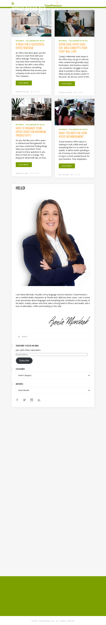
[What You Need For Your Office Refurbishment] (74, 112)
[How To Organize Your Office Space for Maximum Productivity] (31, 109)
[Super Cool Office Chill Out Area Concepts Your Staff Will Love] (74, 23)
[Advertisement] (59, 595)
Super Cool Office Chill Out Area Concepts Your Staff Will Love (73, 47)
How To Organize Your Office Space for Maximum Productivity (31, 131)
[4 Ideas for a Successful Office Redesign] (31, 23)
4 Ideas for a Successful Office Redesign (30, 46)
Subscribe (24, 360)
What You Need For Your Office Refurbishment (73, 135)
